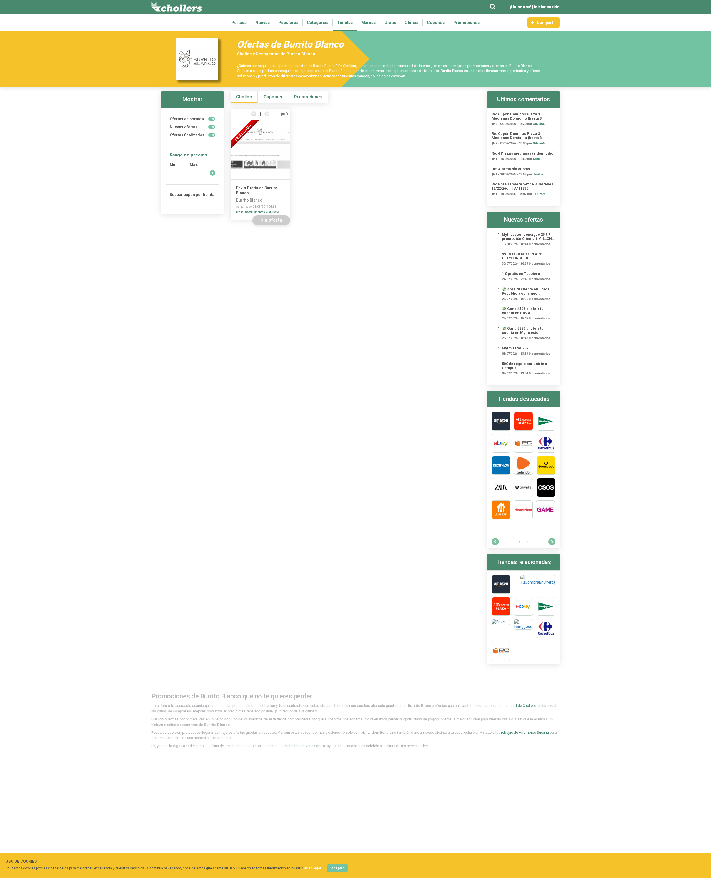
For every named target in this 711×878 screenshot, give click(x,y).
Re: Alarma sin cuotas (511, 169)
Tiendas (345, 22)
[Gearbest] (546, 465)
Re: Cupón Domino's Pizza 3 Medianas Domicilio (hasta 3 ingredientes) (517, 116)
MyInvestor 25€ (515, 348)
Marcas (368, 22)
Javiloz (538, 174)
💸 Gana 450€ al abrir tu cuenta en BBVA (523, 311)
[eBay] (501, 443)
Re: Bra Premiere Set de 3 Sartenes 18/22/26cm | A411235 (522, 186)
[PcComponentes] (523, 443)
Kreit (536, 159)
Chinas (411, 22)
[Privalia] (523, 487)
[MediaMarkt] (523, 510)
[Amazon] (501, 421)
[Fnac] (501, 628)
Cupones (436, 22)
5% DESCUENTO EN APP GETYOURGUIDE (522, 256)
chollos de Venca (301, 746)
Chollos (244, 97)
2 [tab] (527, 541)
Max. (194, 164)
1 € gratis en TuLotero (521, 274)
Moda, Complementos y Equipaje (257, 211)
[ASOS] (546, 487)
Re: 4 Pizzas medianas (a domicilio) (523, 153)
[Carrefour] (546, 443)
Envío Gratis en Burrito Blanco (256, 190)
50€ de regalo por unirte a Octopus (524, 366)
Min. (173, 164)
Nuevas (262, 22)
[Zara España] (501, 487)
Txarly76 (539, 194)
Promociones (466, 22)
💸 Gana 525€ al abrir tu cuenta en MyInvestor (523, 330)
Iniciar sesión (547, 7)
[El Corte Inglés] (546, 421)
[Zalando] (523, 465)
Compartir (546, 22)
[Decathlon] (501, 465)
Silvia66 (538, 124)
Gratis (390, 22)
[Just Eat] (501, 510)
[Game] (545, 510)
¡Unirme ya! (520, 7)
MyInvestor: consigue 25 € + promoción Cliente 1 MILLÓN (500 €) (527, 236)
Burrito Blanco (249, 200)
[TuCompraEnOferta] (538, 584)
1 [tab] (519, 541)
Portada (239, 22)
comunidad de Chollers (518, 705)
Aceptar (337, 868)
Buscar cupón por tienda (192, 194)
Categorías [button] (317, 22)
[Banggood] (523, 628)
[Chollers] (176, 7)
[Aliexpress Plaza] (523, 421)
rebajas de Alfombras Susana (525, 732)
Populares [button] (288, 22)
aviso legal (312, 868)
